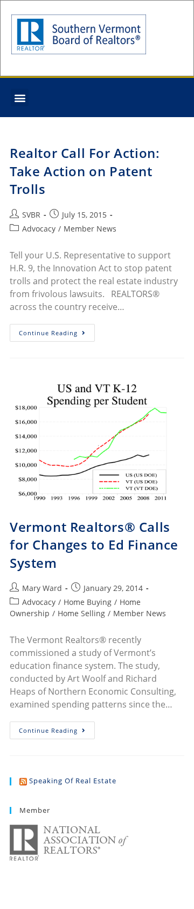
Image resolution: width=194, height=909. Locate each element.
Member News (90, 228)
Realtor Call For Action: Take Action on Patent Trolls (85, 171)
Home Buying (88, 602)
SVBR (31, 215)
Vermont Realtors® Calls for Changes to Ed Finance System (94, 545)
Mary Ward (42, 588)
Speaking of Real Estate (72, 780)
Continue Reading (57, 330)
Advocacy (39, 228)
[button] (20, 97)
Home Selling (81, 613)
